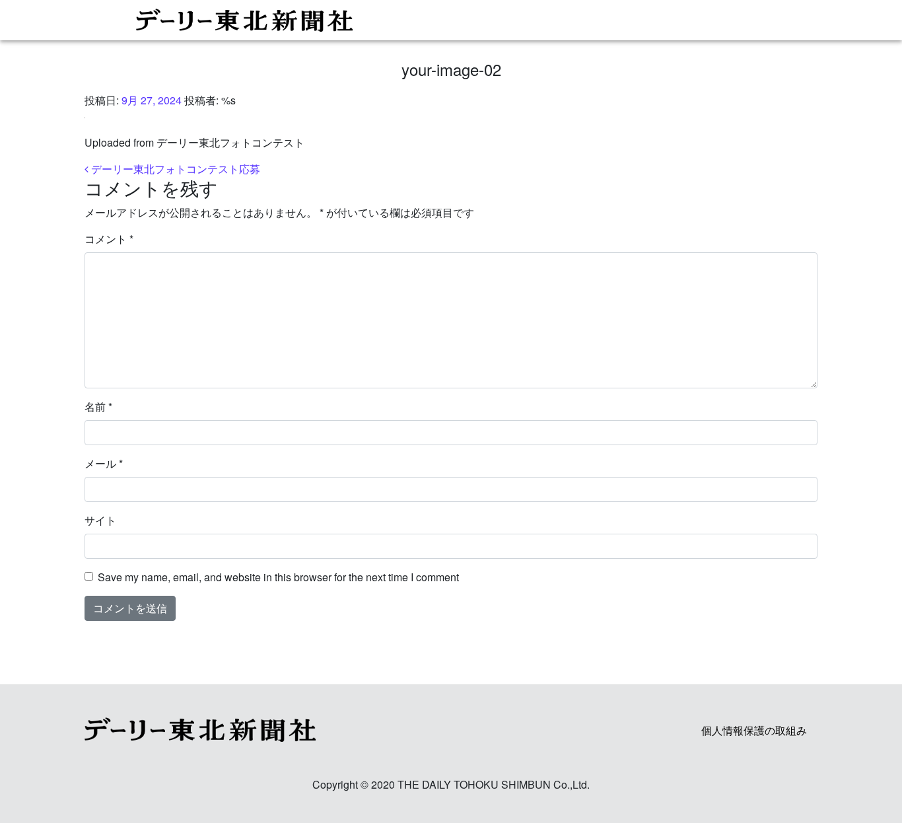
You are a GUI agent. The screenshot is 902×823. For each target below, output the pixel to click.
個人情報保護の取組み (754, 730)
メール (104, 463)
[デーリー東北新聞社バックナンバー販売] (446, 20)
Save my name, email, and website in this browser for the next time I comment (278, 577)
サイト (100, 520)
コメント (109, 238)
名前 (98, 406)
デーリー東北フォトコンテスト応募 (174, 168)
